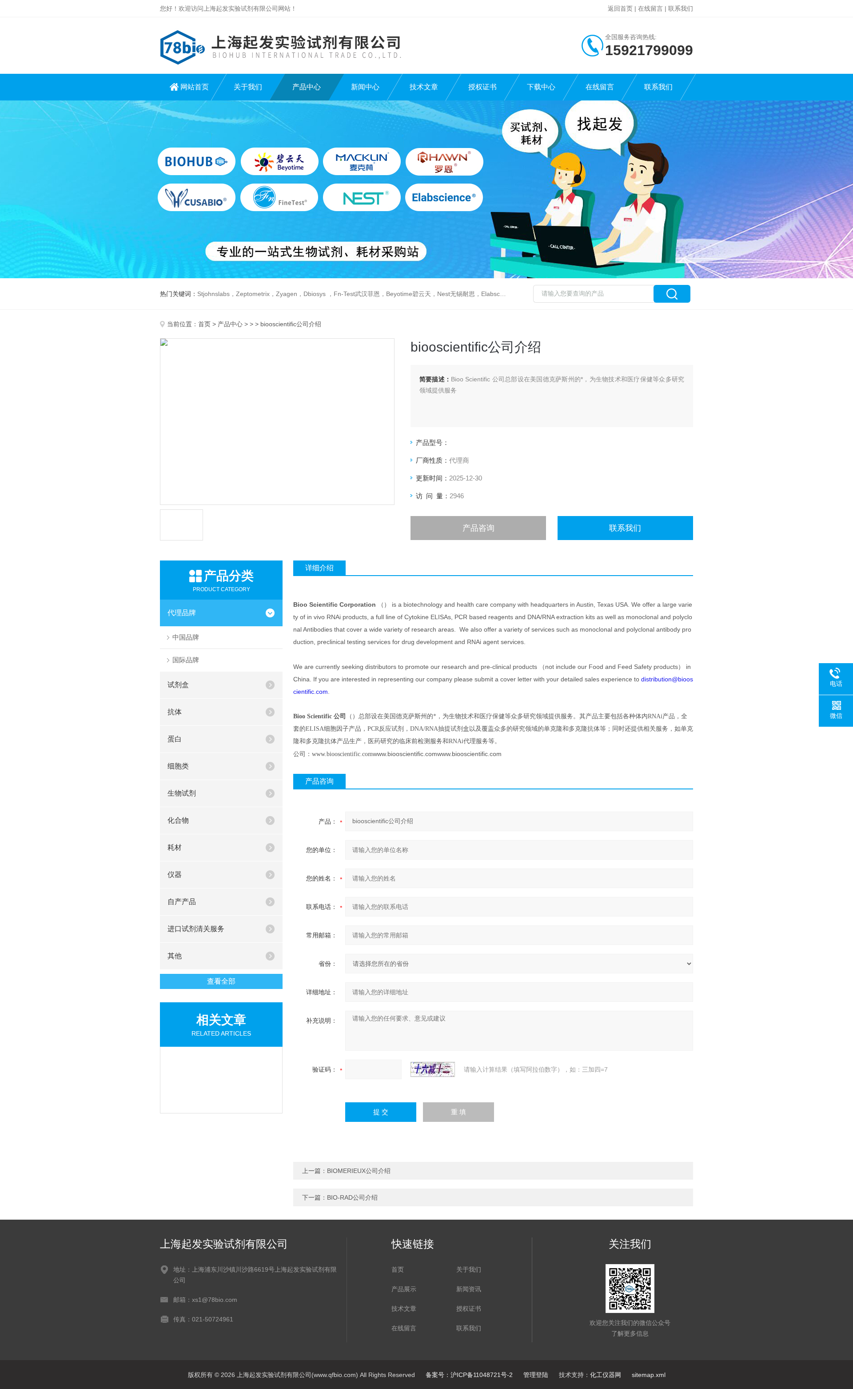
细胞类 (178, 766)
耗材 (174, 847)
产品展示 (403, 1289)
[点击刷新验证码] (433, 1069)
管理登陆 (535, 1374)
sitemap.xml (649, 1374)
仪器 (174, 874)
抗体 (174, 712)
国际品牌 (185, 660)
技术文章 (424, 87)
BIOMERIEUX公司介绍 (359, 1170)
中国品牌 (185, 637)
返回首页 (620, 8)
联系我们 (680, 8)
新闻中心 (365, 87)
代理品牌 (181, 612)
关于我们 (248, 87)
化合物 (178, 820)
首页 (204, 324)
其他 (174, 956)
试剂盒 (178, 684)
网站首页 (194, 87)
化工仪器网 (605, 1374)
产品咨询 (478, 528)
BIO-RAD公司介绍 (352, 1197)
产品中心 (306, 87)
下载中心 (541, 87)
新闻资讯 (468, 1289)
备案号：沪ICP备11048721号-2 (469, 1374)
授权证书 (482, 87)
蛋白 (174, 739)
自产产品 (181, 901)
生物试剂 (181, 793)
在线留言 (650, 8)
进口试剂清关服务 (195, 929)
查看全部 (221, 981)
